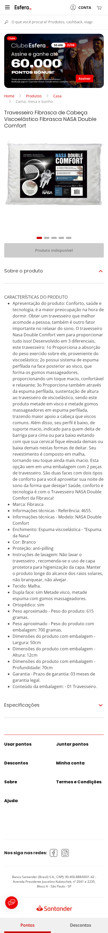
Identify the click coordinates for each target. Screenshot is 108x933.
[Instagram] (65, 853)
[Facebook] (53, 853)
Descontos (80, 925)
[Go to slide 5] (68, 238)
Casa (57, 95)
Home (9, 95)
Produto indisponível (54, 250)
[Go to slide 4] (61, 238)
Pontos (27, 925)
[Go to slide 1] (39, 238)
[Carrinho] (100, 7)
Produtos (34, 95)
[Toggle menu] (7, 7)
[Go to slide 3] (54, 238)
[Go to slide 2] (46, 238)
